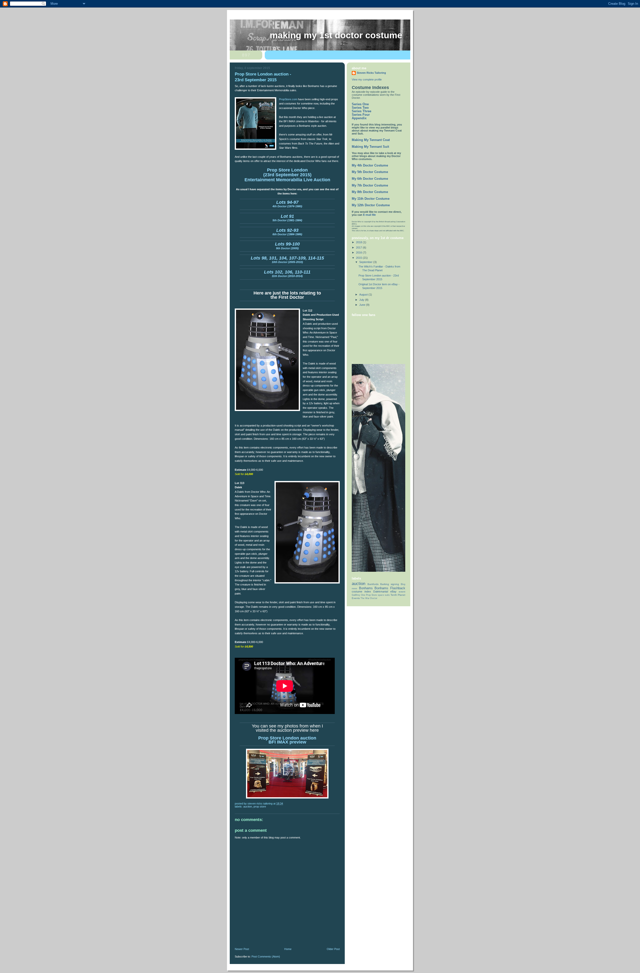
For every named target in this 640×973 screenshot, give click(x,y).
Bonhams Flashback (389, 588)
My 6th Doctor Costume (370, 178)
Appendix (359, 118)
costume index (361, 591)
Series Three (361, 111)
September (366, 262)
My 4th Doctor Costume (370, 165)
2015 (359, 257)
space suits (384, 595)
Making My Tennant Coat (371, 140)
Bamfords (373, 584)
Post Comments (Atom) (266, 956)
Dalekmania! (380, 591)
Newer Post (242, 949)
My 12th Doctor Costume (371, 205)
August (363, 294)
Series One (360, 104)
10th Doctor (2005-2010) (287, 260)
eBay (393, 591)
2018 (359, 242)
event (402, 591)
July (362, 299)
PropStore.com (288, 99)
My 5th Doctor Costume (370, 172)
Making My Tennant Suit (370, 146)
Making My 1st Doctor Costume (336, 35)
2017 (359, 247)
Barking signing (389, 584)
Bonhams (366, 588)
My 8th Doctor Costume (370, 192)
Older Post (333, 949)
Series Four (361, 114)
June (362, 304)
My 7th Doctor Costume (370, 185)
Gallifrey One (358, 595)
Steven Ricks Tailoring (371, 72)
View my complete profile (367, 79)
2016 (359, 252)
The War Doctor (368, 598)
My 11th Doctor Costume (371, 198)
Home (288, 949)
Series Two (360, 108)
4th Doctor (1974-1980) (287, 204)
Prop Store (260, 806)
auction (247, 806)
